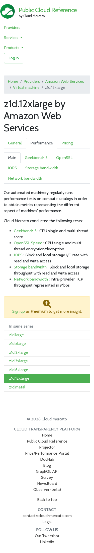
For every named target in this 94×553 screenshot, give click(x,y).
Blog (47, 465)
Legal (47, 521)
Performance (41, 143)
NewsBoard (47, 483)
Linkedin (47, 541)
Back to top (47, 499)
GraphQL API (47, 471)
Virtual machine (26, 87)
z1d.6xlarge (18, 369)
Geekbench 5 (36, 157)
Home (13, 81)
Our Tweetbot (47, 535)
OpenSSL (64, 157)
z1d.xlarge (17, 343)
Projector (47, 447)
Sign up (18, 311)
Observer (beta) (47, 489)
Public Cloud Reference (48, 10)
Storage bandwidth (41, 168)
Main (12, 157)
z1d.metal (17, 387)
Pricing (67, 143)
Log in (14, 58)
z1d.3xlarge (18, 361)
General (15, 143)
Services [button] (11, 37)
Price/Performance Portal (47, 453)
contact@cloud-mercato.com (47, 515)
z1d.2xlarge (18, 352)
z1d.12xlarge (19, 378)
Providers (12, 27)
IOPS (12, 168)
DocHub (47, 459)
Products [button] (12, 47)
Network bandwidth (25, 178)
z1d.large (16, 334)
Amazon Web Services (64, 81)
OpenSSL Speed (28, 243)
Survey (47, 477)
